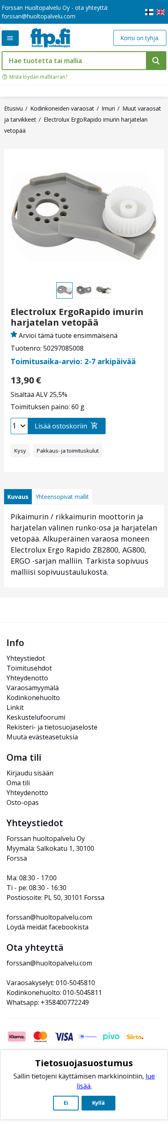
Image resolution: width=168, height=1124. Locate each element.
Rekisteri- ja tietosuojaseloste (52, 727)
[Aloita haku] (156, 60)
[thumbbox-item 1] (64, 290)
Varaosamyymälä (33, 687)
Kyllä (98, 1102)
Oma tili (18, 782)
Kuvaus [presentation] (18, 497)
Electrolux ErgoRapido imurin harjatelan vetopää (77, 317)
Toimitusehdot (29, 668)
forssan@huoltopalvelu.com (38, 16)
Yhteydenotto (27, 677)
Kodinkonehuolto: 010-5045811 (54, 992)
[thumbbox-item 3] (103, 290)
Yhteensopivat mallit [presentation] (62, 497)
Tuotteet (10, 38)
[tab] (18, 496)
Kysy (20, 450)
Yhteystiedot (26, 658)
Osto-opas (23, 802)
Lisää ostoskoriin (61, 426)
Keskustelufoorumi (36, 717)
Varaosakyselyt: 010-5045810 (51, 982)
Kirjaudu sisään (30, 772)
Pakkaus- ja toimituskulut (68, 450)
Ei (66, 1102)
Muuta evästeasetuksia (42, 736)
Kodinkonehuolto (33, 697)
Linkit (15, 707)
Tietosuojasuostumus (84, 1062)
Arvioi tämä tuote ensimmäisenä (68, 335)
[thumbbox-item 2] (84, 290)
